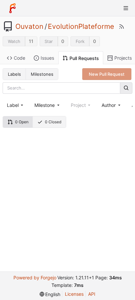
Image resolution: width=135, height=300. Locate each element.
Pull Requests (84, 58)
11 (31, 41)
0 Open (22, 121)
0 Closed (53, 121)
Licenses (74, 294)
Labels (14, 74)
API (91, 294)
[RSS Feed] (122, 27)
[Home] (12, 8)
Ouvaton (29, 26)
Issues (47, 58)
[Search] (126, 88)
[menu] (50, 294)
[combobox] (16, 105)
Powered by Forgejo (34, 277)
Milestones (42, 74)
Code (19, 58)
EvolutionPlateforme (81, 26)
